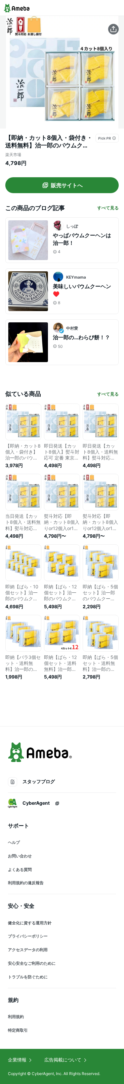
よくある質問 (20, 869)
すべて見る (108, 207)
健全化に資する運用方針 (30, 922)
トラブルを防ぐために (28, 976)
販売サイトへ (67, 185)
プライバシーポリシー (28, 936)
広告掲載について (62, 1059)
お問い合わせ (20, 855)
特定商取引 (18, 1030)
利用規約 (16, 1016)
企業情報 (17, 1059)
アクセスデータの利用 (28, 949)
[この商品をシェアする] (113, 29)
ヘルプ (14, 842)
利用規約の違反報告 (26, 882)
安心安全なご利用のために (32, 963)
